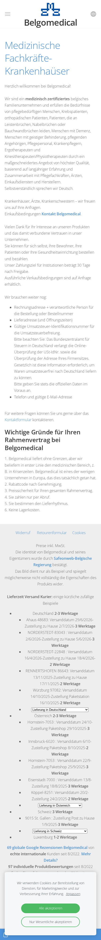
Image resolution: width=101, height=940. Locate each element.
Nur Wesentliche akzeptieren (50, 922)
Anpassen (73, 894)
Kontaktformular (18, 419)
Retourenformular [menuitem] (52, 532)
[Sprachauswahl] (93, 14)
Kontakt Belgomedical (61, 213)
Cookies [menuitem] (78, 532)
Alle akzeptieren (50, 908)
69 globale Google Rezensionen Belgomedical (47, 847)
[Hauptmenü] (7, 14)
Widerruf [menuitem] (23, 532)
